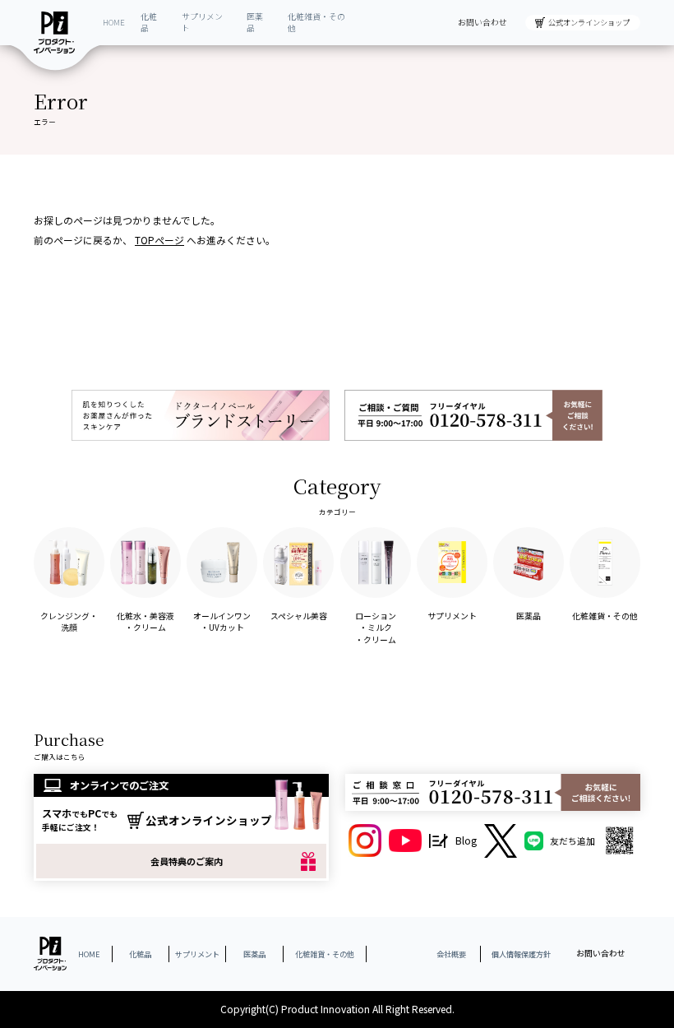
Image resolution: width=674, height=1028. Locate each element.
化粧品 (149, 23)
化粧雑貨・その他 (316, 23)
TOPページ (159, 240)
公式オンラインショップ (589, 22)
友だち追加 (572, 840)
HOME (114, 22)
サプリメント (202, 23)
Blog (466, 841)
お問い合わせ (482, 22)
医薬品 (255, 23)
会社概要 (451, 954)
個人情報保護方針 (521, 954)
